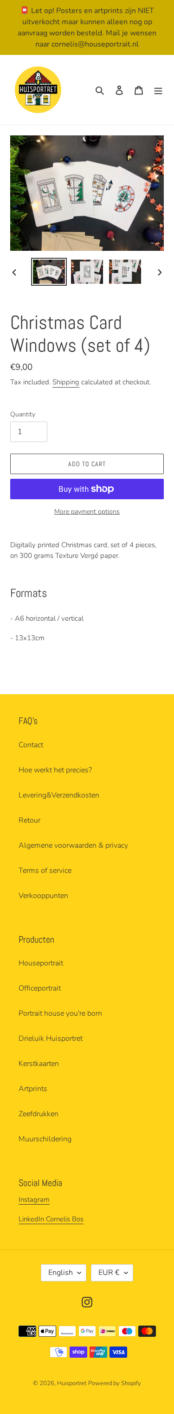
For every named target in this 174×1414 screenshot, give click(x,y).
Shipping (65, 382)
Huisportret (71, 1383)
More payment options (87, 511)
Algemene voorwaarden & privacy (73, 845)
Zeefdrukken (38, 1114)
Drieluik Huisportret (51, 1038)
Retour (29, 820)
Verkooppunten (43, 896)
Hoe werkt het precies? (55, 770)
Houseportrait (41, 963)
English (60, 1272)
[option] (49, 271)
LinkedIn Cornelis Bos (51, 1219)
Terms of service (45, 870)
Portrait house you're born (60, 1013)
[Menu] (158, 90)
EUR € (109, 1272)
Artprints (33, 1089)
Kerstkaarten (39, 1064)
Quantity (22, 414)
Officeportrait (40, 988)
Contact (31, 745)
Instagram (34, 1199)
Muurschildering (45, 1139)
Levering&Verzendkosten (59, 795)
